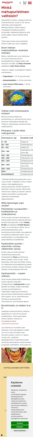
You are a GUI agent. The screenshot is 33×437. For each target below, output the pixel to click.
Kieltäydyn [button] (19, 427)
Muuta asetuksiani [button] (20, 430)
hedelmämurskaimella (9, 324)
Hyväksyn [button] (20, 423)
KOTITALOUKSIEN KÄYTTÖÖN (16, 368)
